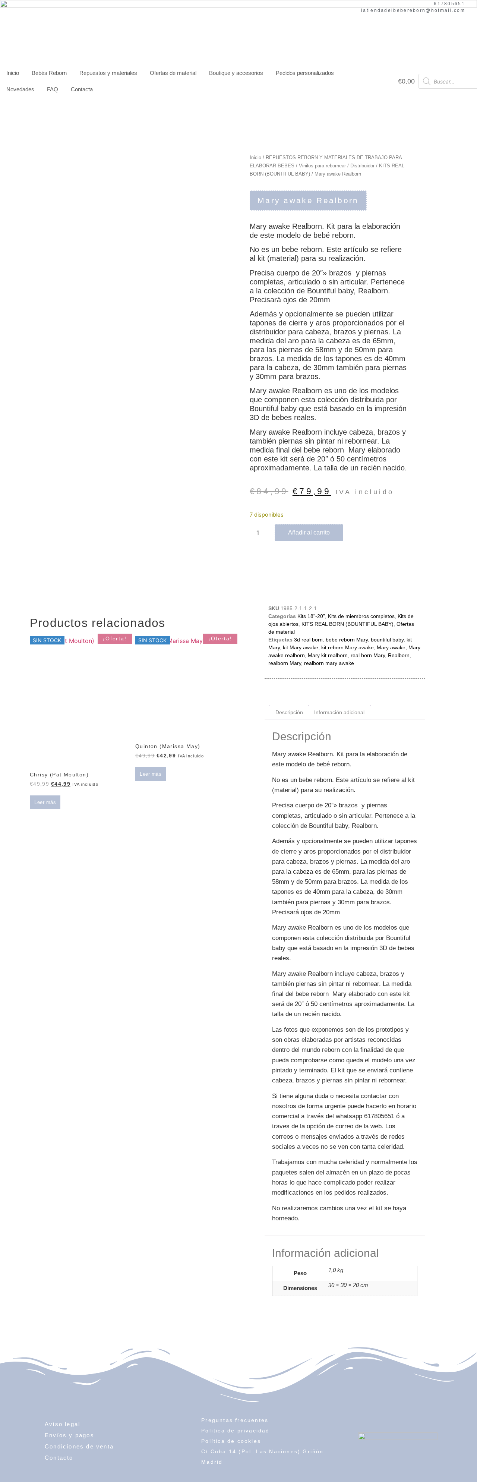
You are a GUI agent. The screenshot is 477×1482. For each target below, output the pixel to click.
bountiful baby (387, 640)
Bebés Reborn (49, 73)
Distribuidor (362, 165)
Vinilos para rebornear (322, 165)
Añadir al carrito (309, 532)
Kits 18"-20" (311, 616)
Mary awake (391, 647)
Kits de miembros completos (361, 616)
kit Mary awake (300, 647)
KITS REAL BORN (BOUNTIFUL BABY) (347, 624)
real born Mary (368, 655)
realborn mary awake (329, 663)
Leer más (45, 802)
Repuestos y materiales (108, 73)
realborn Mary (284, 663)
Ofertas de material (173, 73)
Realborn (399, 655)
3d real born (308, 640)
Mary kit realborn (328, 655)
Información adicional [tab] (339, 712)
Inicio (12, 73)
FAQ (52, 89)
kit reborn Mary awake (347, 647)
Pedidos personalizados (305, 73)
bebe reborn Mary (347, 640)
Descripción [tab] (289, 712)
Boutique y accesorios (236, 73)
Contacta (82, 89)
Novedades (20, 89)
